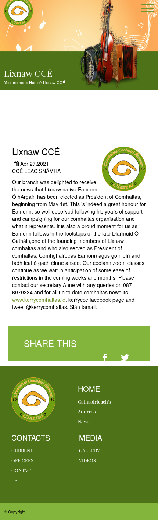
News (84, 421)
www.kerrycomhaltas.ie (38, 299)
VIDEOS (87, 460)
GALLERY (89, 450)
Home (34, 82)
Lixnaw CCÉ (53, 82)
